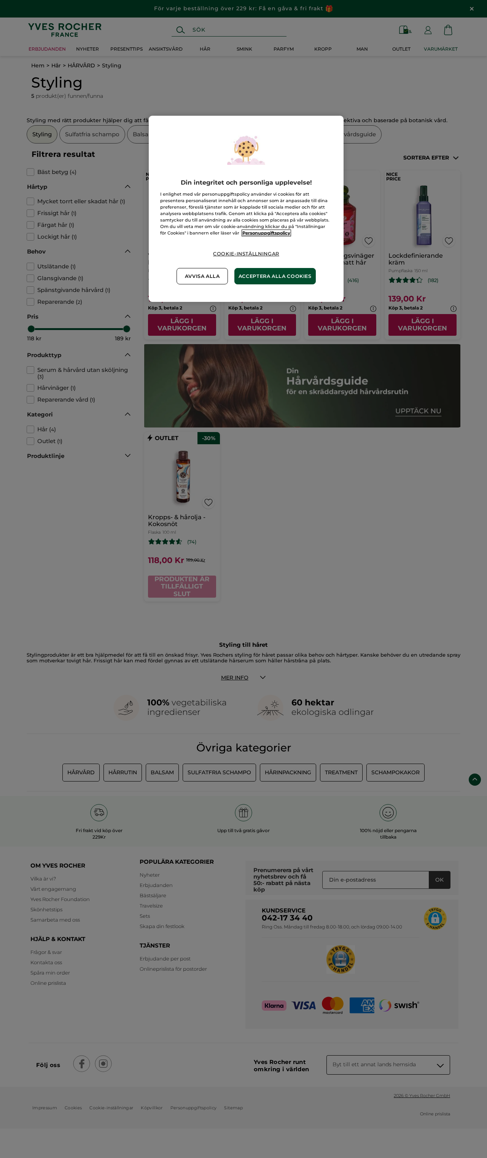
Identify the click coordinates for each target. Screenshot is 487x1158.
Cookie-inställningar (246, 254)
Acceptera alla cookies (275, 276)
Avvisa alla (202, 276)
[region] (246, 209)
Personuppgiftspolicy (266, 233)
